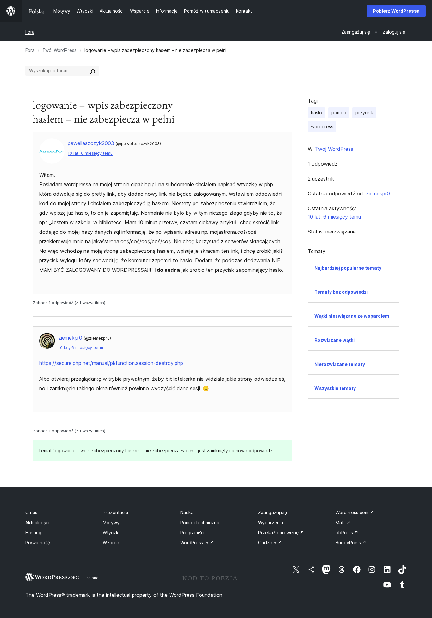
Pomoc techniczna (199, 522)
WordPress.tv (197, 542)
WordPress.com (355, 512)
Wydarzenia (270, 522)
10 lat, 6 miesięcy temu (90, 153)
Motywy (111, 522)
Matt (343, 522)
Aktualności (37, 522)
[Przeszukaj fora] (93, 71)
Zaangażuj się (272, 512)
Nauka (187, 512)
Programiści (192, 532)
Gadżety (270, 542)
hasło (316, 112)
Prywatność (37, 542)
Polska (92, 577)
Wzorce (111, 542)
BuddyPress (351, 542)
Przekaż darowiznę (281, 532)
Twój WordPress (59, 50)
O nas (31, 512)
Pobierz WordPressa (396, 11)
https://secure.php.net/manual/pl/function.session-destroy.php (111, 363)
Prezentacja (115, 512)
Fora (29, 32)
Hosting (33, 532)
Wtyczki (111, 532)
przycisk (364, 112)
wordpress (322, 126)
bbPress (347, 532)
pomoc (338, 112)
